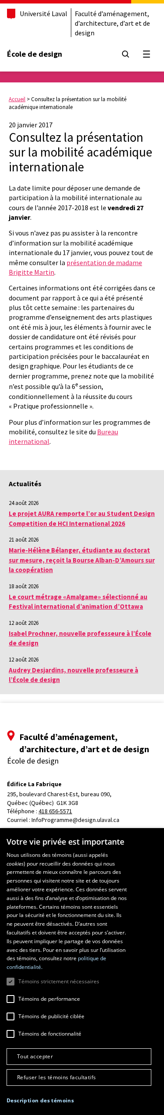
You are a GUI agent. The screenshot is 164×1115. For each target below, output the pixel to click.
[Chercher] (125, 54)
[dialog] (82, 971)
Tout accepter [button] (35, 1056)
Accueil (17, 99)
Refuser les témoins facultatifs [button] (56, 1077)
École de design (34, 54)
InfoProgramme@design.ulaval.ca (75, 820)
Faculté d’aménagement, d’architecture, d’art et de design (112, 23)
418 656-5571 (55, 811)
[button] (40, 1100)
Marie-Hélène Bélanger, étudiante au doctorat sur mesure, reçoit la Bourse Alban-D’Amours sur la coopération (82, 560)
